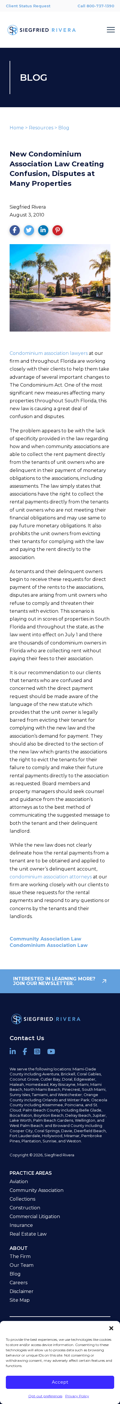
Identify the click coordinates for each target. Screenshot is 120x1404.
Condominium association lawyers (49, 353)
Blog (63, 128)
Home (17, 128)
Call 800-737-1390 (95, 5)
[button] (111, 1328)
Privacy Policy (77, 1396)
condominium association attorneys (51, 877)
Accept (60, 1382)
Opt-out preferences (45, 1396)
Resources (41, 128)
